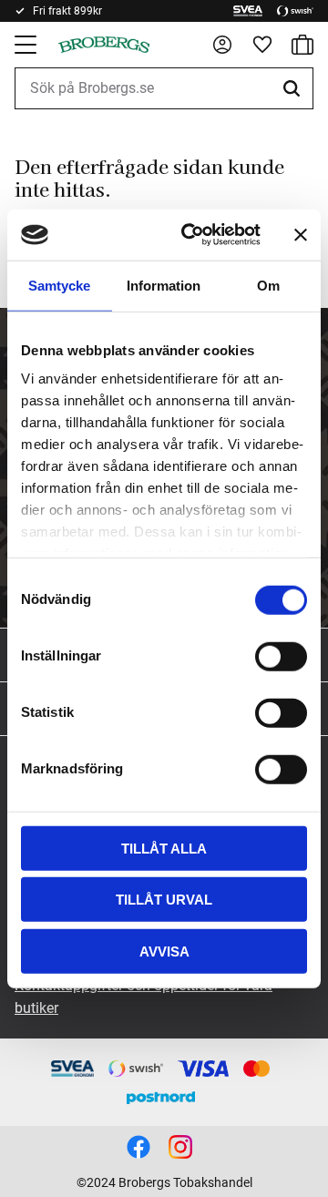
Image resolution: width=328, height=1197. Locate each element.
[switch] (281, 655)
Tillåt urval (164, 899)
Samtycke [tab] (59, 284)
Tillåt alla (164, 847)
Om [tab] (268, 284)
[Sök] (294, 88)
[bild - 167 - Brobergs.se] (138, 1147)
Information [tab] (163, 284)
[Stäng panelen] (300, 235)
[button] (27, 44)
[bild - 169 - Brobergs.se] (180, 1147)
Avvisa (164, 950)
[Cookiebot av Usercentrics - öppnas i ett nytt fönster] (192, 235)
